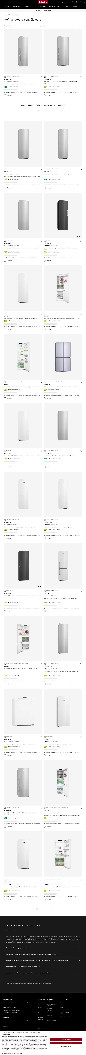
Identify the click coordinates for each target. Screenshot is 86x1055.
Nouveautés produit (51, 1017)
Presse (39, 1014)
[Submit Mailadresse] (27, 1020)
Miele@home (62, 1002)
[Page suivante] (52, 909)
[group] (23, 63)
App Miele (62, 1005)
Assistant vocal (63, 1007)
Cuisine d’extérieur (54, 6)
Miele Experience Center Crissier (10, 1012)
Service (68, 6)
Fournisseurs (40, 1017)
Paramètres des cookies (66, 1046)
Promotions (49, 1008)
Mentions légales (5, 1053)
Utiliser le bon (50, 1013)
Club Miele (49, 1010)
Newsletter (6, 1017)
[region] (43, 1043)
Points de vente (8, 999)
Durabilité (40, 1007)
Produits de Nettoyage (40, 6)
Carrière (39, 1012)
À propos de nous (41, 1002)
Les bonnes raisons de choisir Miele (51, 1005)
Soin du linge (16, 6)
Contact (39, 1022)
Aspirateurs (27, 6)
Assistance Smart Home (65, 1016)
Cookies (21, 1053)
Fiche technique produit (14, 86)
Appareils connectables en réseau (64, 1013)
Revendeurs (40, 1019)
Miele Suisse (40, 1005)
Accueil (5, 14)
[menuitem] (8, 6)
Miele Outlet (49, 1015)
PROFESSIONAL (76, 6)
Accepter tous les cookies (66, 1039)
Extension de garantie (51, 1020)
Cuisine (8, 6)
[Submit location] (27, 1002)
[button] (78, 236)
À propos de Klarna (51, 1022)
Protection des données (14, 1053)
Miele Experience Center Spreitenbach (11, 1010)
